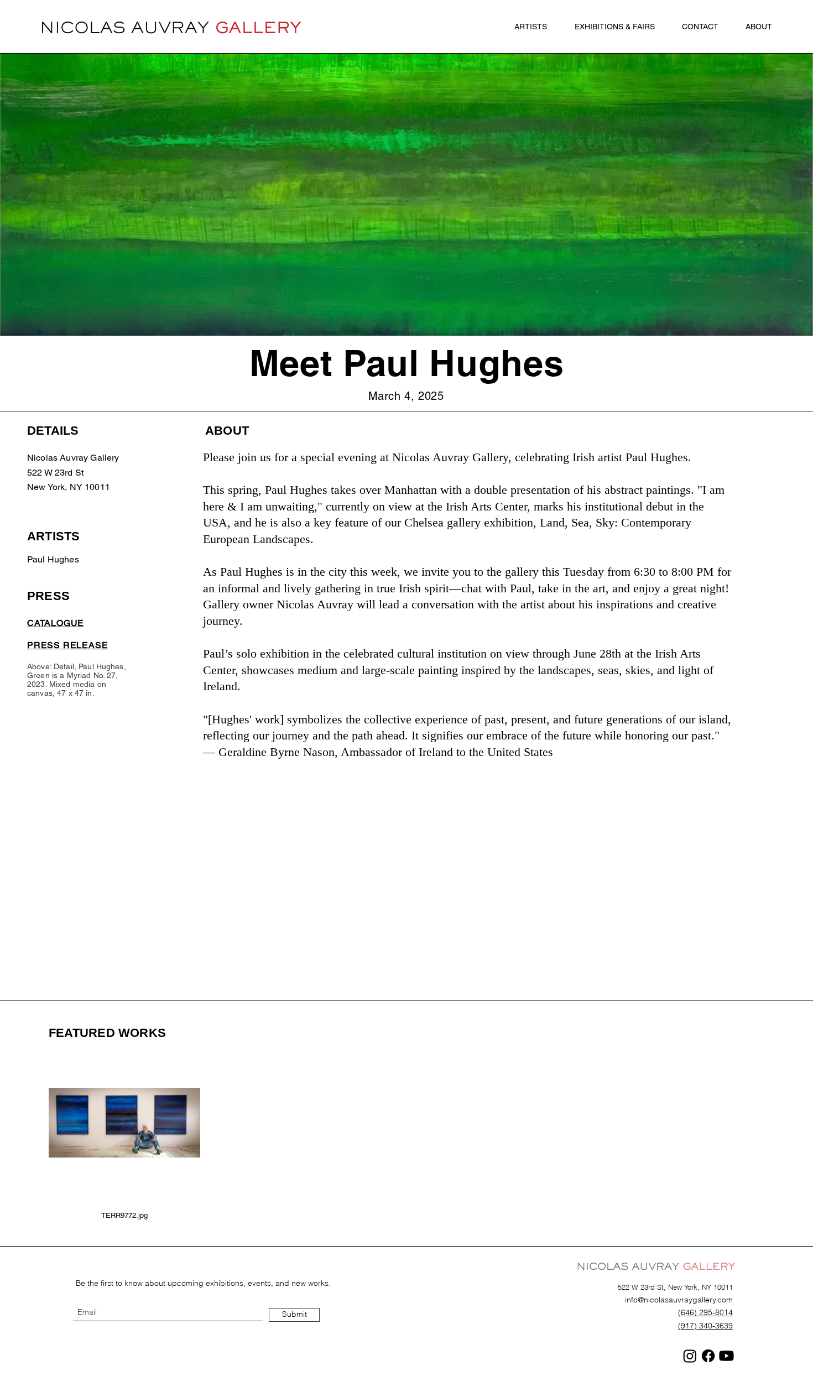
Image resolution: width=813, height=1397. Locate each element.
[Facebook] (708, 1355)
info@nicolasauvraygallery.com (679, 1300)
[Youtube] (726, 1355)
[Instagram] (690, 1355)
